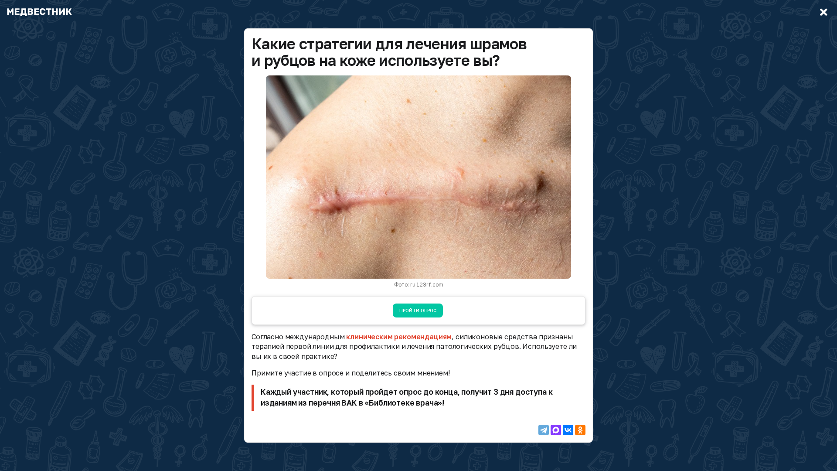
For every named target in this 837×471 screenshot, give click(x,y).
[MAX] (556, 430)
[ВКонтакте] (568, 430)
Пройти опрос (417, 310)
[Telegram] (543, 430)
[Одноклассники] (580, 430)
